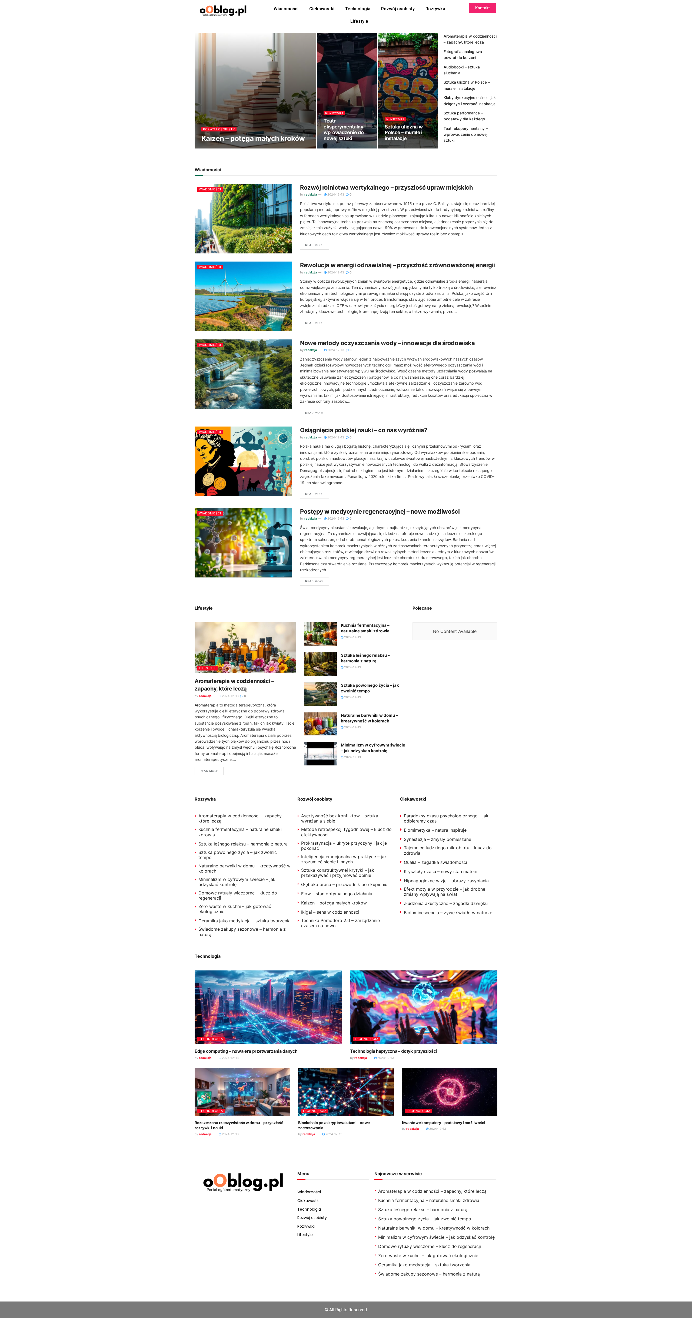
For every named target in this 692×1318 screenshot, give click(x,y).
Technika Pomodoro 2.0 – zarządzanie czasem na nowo (340, 923)
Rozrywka (435, 8)
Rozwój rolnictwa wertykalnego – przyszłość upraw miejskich (386, 187)
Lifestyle (359, 21)
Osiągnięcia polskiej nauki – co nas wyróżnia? (363, 430)
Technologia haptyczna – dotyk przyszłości (393, 1051)
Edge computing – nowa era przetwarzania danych (246, 1051)
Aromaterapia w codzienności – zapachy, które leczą (240, 818)
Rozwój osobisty (398, 8)
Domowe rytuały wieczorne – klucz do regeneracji (237, 895)
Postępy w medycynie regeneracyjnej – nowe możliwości (380, 511)
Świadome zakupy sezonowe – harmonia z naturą (242, 931)
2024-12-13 (236, 148)
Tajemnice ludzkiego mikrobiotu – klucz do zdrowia (448, 850)
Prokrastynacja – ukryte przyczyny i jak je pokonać (344, 845)
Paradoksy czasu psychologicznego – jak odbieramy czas (446, 818)
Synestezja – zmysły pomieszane (437, 839)
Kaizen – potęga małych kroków (253, 138)
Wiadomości (286, 8)
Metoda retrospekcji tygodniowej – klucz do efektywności (346, 832)
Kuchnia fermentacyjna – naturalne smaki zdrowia (240, 832)
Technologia (357, 8)
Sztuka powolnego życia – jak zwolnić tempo (237, 855)
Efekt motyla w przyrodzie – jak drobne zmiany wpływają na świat (444, 891)
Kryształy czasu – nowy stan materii (440, 871)
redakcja (212, 148)
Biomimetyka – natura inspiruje (435, 830)
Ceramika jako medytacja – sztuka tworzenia (244, 920)
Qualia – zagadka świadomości (435, 862)
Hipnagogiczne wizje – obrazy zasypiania (446, 880)
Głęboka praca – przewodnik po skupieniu (344, 884)
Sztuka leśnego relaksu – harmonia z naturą (243, 844)
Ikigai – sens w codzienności (330, 912)
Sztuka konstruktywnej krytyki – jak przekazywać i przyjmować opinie (337, 872)
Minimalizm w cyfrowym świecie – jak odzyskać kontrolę (236, 882)
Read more (314, 245)
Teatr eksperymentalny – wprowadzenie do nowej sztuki (345, 129)
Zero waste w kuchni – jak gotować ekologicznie (234, 909)
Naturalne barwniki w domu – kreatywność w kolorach (244, 868)
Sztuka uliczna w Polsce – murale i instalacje (403, 132)
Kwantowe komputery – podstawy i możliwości (443, 1122)
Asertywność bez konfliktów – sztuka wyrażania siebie (339, 818)
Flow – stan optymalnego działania (336, 893)
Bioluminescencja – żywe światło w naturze (448, 912)
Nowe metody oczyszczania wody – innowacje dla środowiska (387, 342)
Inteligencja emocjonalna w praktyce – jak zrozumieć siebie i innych (344, 859)
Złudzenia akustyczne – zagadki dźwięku (446, 903)
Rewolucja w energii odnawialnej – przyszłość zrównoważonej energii (397, 265)
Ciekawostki (321, 8)
